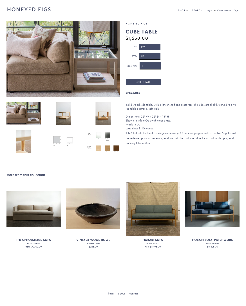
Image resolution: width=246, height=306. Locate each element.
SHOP (182, 10)
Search (197, 10)
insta (111, 293)
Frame (134, 55)
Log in (209, 10)
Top (135, 46)
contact (133, 293)
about (121, 293)
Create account (224, 10)
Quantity (132, 66)
